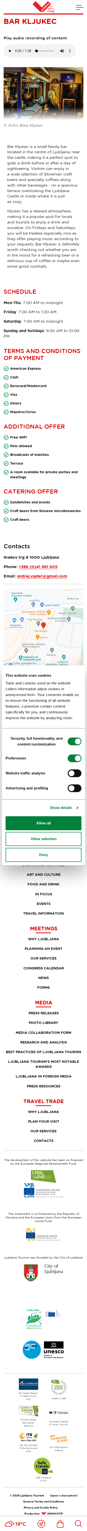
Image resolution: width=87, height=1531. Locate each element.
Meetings (43, 928)
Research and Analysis (43, 1042)
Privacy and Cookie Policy (41, 1507)
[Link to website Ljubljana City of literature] (43, 1349)
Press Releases (44, 1013)
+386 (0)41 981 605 (38, 566)
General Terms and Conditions (43, 1501)
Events (44, 904)
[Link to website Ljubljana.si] (43, 1272)
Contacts (43, 1141)
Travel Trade (43, 1101)
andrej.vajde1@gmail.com (42, 576)
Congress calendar (43, 968)
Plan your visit (43, 1121)
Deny (43, 855)
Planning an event (43, 948)
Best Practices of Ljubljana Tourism (43, 1052)
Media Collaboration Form (43, 1032)
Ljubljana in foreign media (44, 1076)
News (43, 978)
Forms (43, 987)
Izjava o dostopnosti (63, 1495)
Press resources (43, 1086)
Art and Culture (43, 874)
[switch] (74, 758)
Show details (61, 808)
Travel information (43, 913)
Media (43, 1002)
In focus (43, 894)
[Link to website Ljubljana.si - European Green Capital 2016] (43, 1319)
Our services (43, 958)
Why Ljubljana (43, 939)
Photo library (43, 1023)
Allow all (43, 823)
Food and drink (43, 884)
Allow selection (44, 839)
